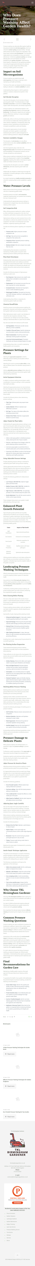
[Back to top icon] (17, 1255)
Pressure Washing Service (13, 1230)
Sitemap (9, 1235)
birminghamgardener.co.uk (17, 1163)
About (8, 1240)
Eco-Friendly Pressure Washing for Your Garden (16, 1112)
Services (9, 1238)
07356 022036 (17, 1171)
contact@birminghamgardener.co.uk (17, 1177)
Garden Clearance (11, 1216)
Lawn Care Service (11, 1227)
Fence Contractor (11, 1213)
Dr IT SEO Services (25, 1259)
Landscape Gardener (12, 1219)
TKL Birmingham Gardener (17, 1131)
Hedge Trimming (11, 1224)
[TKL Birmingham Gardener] (3, 2)
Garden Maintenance (12, 1221)
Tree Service (10, 1232)
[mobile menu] (32, 2)
